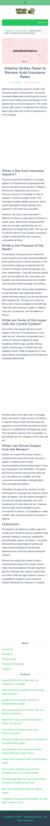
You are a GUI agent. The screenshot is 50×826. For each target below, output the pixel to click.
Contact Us (7, 649)
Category (6, 668)
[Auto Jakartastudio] (25, 10)
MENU (44, 22)
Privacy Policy (9, 659)
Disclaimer (7, 654)
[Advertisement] (25, 143)
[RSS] (25, 2)
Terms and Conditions (13, 663)
